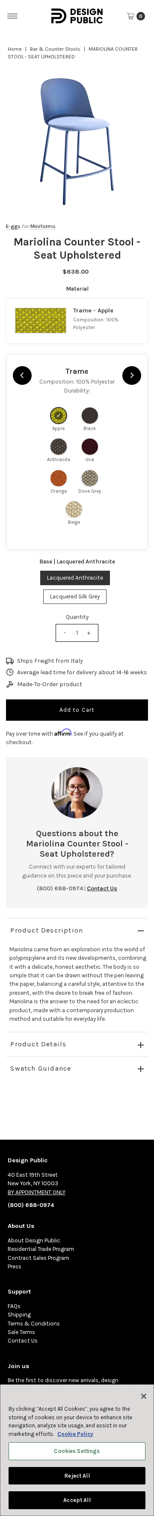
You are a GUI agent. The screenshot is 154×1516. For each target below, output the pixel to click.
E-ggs (13, 226)
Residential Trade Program (41, 1249)
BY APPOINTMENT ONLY (36, 1192)
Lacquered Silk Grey (75, 596)
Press (14, 1266)
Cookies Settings (77, 1451)
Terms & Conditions (34, 1323)
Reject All (76, 1476)
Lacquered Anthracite (75, 578)
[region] (77, 141)
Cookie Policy (75, 1434)
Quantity (77, 617)
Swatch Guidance (40, 1068)
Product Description (46, 930)
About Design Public (34, 1240)
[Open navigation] (12, 16)
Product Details (38, 1044)
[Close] (143, 1396)
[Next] (131, 375)
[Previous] (22, 375)
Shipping (19, 1314)
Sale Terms (21, 1332)
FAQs (14, 1306)
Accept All (76, 1500)
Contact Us (23, 1340)
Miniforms (43, 226)
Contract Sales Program (38, 1258)
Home (15, 49)
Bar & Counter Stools (55, 49)
